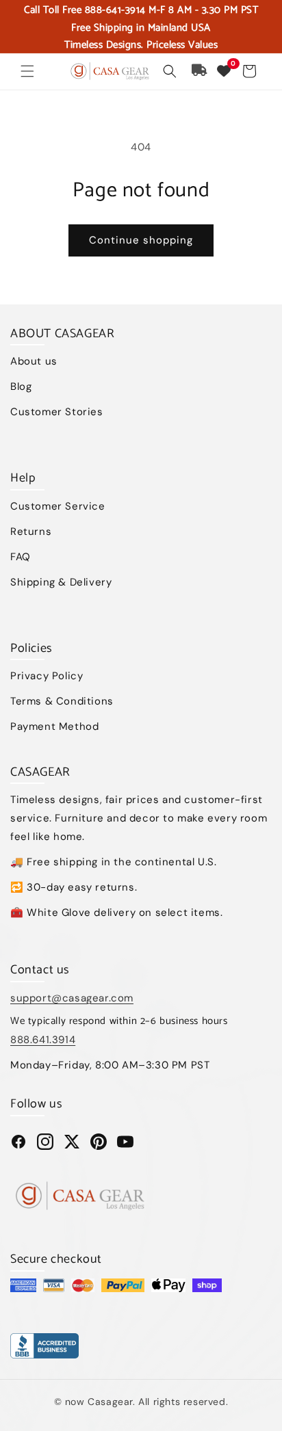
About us (33, 361)
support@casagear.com (71, 998)
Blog (20, 386)
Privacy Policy (46, 676)
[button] (27, 71)
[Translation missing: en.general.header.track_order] (200, 71)
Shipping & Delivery (61, 582)
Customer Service (57, 506)
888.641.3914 (42, 1040)
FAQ (20, 557)
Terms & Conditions (62, 701)
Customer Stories (56, 412)
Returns (30, 531)
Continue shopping (141, 240)
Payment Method (54, 726)
